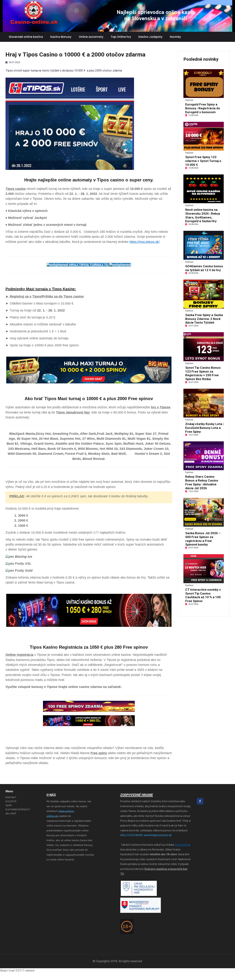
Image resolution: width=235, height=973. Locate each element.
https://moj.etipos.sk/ (144, 242)
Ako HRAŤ (11, 813)
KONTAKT (11, 797)
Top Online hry (121, 37)
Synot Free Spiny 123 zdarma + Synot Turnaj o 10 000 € (203, 161)
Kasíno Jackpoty (150, 37)
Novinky (175, 37)
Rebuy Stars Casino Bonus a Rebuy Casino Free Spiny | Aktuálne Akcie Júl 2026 (201, 482)
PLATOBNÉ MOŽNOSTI (18, 809)
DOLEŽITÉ (11, 801)
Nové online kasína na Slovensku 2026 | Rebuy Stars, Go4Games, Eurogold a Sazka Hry (202, 215)
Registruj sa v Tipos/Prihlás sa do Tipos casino (47, 296)
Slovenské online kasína (26, 37)
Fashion (189, 100)
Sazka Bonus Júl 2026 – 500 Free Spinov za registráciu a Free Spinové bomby (202, 538)
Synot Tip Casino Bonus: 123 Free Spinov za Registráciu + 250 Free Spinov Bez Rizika (203, 373)
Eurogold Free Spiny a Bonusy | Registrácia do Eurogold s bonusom (202, 108)
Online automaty (91, 37)
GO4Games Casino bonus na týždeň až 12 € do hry (204, 268)
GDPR (9, 805)
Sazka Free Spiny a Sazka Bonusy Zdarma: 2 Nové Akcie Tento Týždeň (204, 319)
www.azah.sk (182, 844)
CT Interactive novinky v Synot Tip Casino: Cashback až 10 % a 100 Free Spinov (203, 595)
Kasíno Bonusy (60, 37)
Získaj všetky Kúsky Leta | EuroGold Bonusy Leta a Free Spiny (204, 427)
